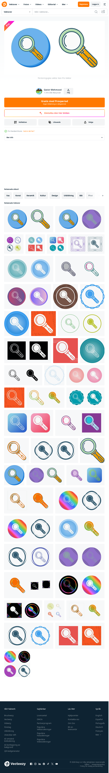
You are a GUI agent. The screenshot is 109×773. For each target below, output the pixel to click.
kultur (43, 194)
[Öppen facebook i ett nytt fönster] (31, 763)
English (97, 714)
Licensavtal (41, 714)
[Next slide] (98, 194)
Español (97, 718)
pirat (90, 194)
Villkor (85, 763)
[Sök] (96, 11)
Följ (68, 92)
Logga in (95, 4)
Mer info (10, 136)
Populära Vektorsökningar (43, 727)
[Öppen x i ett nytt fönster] (52, 763)
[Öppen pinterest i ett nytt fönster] (44, 763)
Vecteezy (8, 718)
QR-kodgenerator (12, 750)
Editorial (52, 4)
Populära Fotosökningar (42, 733)
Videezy (7, 722)
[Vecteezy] (4, 4)
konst (18, 194)
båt (81, 194)
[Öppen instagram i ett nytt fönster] (35, 763)
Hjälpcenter (72, 714)
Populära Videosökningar (43, 739)
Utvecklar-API (10, 733)
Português (98, 722)
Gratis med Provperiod (54, 102)
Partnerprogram (43, 722)
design (55, 194)
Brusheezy (9, 714)
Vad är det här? (28, 131)
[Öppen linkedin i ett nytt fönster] (40, 763)
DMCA (39, 718)
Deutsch (97, 726)
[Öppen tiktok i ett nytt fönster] (48, 763)
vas (8, 194)
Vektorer (13, 4)
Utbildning (9, 730)
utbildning (69, 194)
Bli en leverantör (71, 727)
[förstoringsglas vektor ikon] (28, 218)
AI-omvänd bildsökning (9, 738)
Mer (64, 4)
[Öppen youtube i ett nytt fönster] (57, 763)
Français (97, 730)
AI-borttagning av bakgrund (12, 745)
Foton (26, 4)
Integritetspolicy (96, 763)
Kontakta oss (72, 718)
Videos (38, 4)
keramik (30, 194)
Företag (7, 726)
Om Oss (70, 722)
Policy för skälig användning (89, 765)
